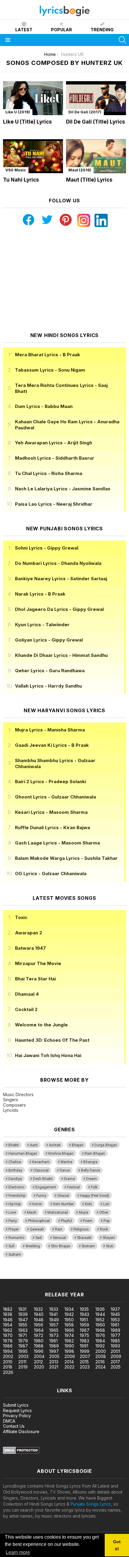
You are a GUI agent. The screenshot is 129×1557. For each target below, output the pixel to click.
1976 (100, 1335)
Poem (87, 1221)
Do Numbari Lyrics (58, 563)
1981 (53, 1340)
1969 (115, 1330)
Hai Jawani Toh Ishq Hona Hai (48, 1055)
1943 (84, 1314)
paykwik (85, 1275)
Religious (81, 1229)
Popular (61, 29)
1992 (100, 1345)
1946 (8, 1319)
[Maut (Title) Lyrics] (96, 156)
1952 (99, 1319)
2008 (100, 1356)
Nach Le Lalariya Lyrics (62, 489)
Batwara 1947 (30, 948)
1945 (115, 1314)
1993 (115, 1345)
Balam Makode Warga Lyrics (66, 858)
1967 (84, 1330)
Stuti (109, 1246)
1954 (7, 1324)
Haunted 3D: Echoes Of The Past (52, 1040)
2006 (69, 1356)
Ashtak (55, 1145)
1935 (84, 1309)
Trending (102, 29)
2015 (84, 1361)
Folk (94, 1187)
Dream (91, 1179)
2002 (8, 1356)
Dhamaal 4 (27, 994)
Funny (41, 1196)
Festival (73, 1187)
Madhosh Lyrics (54, 458)
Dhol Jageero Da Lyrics (59, 609)
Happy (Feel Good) (94, 1196)
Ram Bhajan (95, 1153)
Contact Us (14, 1426)
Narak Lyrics (40, 594)
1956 (38, 1324)
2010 (7, 1361)
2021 (53, 1366)
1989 (54, 1345)
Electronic (16, 1187)
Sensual (59, 1238)
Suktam (14, 1254)
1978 (8, 1340)
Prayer (13, 1229)
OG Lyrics (50, 873)
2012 (38, 1361)
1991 (84, 1345)
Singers (10, 1099)
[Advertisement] (65, 279)
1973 (53, 1335)
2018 (7, 1366)
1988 (39, 1345)
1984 (100, 1340)
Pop (107, 1221)
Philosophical (39, 1221)
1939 (23, 1314)
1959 (84, 1324)
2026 (8, 1372)
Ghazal (63, 1196)
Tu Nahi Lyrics (21, 180)
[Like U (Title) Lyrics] (33, 98)
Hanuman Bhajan (22, 1153)
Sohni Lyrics (46, 548)
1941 (53, 1314)
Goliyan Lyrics (49, 640)
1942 (69, 1314)
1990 (69, 1345)
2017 (115, 1361)
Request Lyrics (17, 1410)
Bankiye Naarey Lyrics (61, 578)
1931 (22, 1309)
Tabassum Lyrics (50, 370)
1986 (8, 1345)
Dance (65, 1170)
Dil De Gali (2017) (84, 112)
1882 (7, 1309)
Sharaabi (84, 1238)
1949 (54, 1319)
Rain (58, 1229)
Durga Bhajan (105, 1145)
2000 (100, 1351)
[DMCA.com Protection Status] (21, 1452)
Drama (69, 1179)
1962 (7, 1330)
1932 (38, 1309)
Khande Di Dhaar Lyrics (61, 655)
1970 (8, 1335)
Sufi (11, 1246)
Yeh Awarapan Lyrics (53, 443)
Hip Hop (14, 1204)
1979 (23, 1340)
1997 (54, 1351)
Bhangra (90, 1162)
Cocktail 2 (26, 1009)
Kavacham (41, 1162)
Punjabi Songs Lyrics (90, 1503)
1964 (39, 1330)
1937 (115, 1309)
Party (12, 1221)
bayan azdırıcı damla (55, 1275)
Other (103, 1212)
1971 (22, 1335)
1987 (23, 1345)
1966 (69, 1330)
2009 (116, 1356)
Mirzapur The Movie (38, 963)
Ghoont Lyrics (55, 797)
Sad (38, 1238)
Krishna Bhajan (61, 1153)
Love (12, 1212)
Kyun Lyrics (42, 624)
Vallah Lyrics (48, 686)
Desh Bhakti (43, 1179)
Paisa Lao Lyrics (53, 504)
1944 (100, 1314)
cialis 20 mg (11, 1275)
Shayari (109, 1238)
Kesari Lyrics (51, 812)
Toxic (21, 917)
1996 (39, 1351)
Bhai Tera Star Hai (35, 979)
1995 (23, 1351)
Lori (106, 1204)
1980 (39, 1340)
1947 (23, 1319)
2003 (23, 1356)
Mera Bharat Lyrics (47, 354)
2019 (23, 1366)
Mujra (83, 1212)
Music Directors (18, 1094)
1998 (69, 1351)
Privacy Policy (17, 1415)
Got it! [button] (117, 1545)
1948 (39, 1319)
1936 (100, 1309)
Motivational (57, 1212)
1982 (69, 1340)
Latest (23, 29)
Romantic (16, 1238)
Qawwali (37, 1229)
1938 (7, 1314)
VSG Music (15, 170)
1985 (115, 1340)
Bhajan (77, 1145)
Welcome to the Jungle (41, 1025)
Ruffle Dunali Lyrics (52, 827)
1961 (115, 1324)
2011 (22, 1361)
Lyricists (10, 1110)
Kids (88, 1204)
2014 (69, 1361)
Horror (37, 1204)
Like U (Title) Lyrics (27, 122)
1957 (53, 1324)
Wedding (33, 1246)
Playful (66, 1221)
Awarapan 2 (28, 933)
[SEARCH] (122, 40)
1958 (69, 1324)
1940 (39, 1314)
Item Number (63, 1204)
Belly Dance (90, 1170)
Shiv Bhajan (60, 1246)
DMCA (9, 1421)
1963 (23, 1330)
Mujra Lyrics (50, 730)
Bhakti (13, 1145)
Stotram (88, 1246)
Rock (104, 1229)
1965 (53, 1330)
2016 (100, 1361)
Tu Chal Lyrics (48, 473)
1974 (69, 1335)
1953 (115, 1319)
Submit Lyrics (15, 1405)
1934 (69, 1309)
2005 (54, 1356)
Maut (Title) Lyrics (89, 180)
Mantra (66, 1162)
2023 (85, 1366)
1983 (84, 1340)
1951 (84, 1319)
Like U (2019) (17, 112)
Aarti (34, 1145)
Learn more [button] (18, 1552)
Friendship (16, 1196)
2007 (85, 1356)
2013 (53, 1361)
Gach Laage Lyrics (57, 843)
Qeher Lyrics (50, 670)
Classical (41, 1170)
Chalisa (14, 1162)
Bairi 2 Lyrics (50, 781)
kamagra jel (105, 1275)
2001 (115, 1351)
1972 (38, 1335)
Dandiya (15, 1179)
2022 (69, 1366)
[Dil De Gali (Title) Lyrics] (96, 98)
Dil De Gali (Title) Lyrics (95, 122)
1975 (84, 1335)
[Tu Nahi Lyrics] (33, 156)
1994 (8, 1351)
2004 (39, 1356)
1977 (115, 1335)
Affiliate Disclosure (21, 1431)
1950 (69, 1319)
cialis (29, 1275)
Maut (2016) (79, 170)
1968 (100, 1330)
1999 (84, 1351)
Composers (14, 1105)
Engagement (45, 1187)
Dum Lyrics (44, 406)
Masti (31, 1212)
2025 (116, 1366)
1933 (53, 1309)
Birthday (15, 1170)
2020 (39, 1366)
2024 (100, 1366)
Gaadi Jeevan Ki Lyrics (52, 745)
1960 (100, 1324)
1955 (22, 1324)
